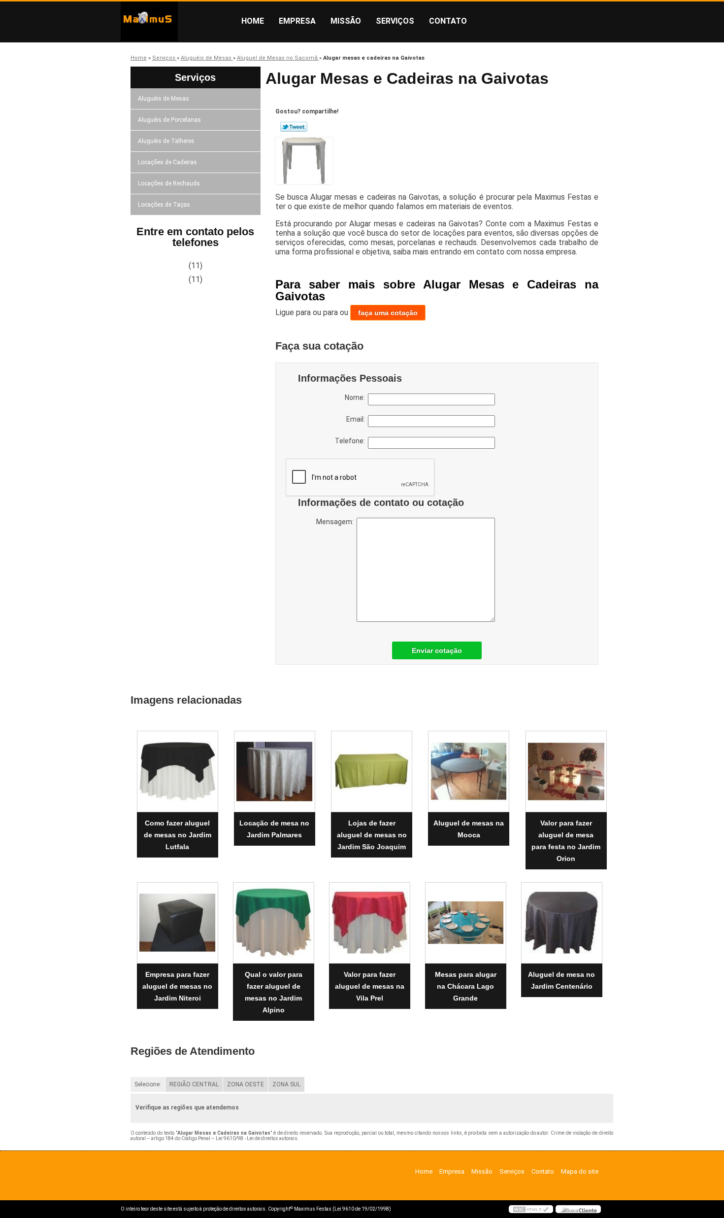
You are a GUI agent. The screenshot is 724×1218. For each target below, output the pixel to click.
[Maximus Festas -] (177, 21)
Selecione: (147, 1084)
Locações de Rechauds (169, 183)
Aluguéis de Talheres (166, 141)
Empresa (297, 21)
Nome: (356, 397)
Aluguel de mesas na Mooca (468, 829)
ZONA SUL (286, 1084)
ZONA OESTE (245, 1084)
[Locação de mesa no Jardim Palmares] (274, 771)
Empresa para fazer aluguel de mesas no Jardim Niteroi (177, 986)
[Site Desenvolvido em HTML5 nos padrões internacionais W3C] (531, 1209)
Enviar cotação (437, 650)
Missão (345, 21)
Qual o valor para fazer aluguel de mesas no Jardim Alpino (273, 992)
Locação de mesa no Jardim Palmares (274, 829)
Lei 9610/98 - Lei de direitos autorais (256, 1138)
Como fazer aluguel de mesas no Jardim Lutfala (177, 835)
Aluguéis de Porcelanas (169, 119)
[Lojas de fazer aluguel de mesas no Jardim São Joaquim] (371, 771)
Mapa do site (579, 1171)
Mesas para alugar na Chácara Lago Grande (465, 986)
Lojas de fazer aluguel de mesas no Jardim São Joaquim (372, 835)
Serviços (395, 21)
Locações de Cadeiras (167, 162)
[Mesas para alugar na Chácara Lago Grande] (465, 923)
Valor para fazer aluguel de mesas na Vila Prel (369, 986)
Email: (357, 419)
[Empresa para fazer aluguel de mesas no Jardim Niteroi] (177, 923)
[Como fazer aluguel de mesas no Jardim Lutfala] (177, 771)
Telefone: (351, 441)
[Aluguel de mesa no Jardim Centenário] (561, 923)
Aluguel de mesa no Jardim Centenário (561, 980)
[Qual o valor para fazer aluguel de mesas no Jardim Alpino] (273, 923)
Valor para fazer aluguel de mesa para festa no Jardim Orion (565, 840)
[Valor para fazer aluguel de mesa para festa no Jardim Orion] (566, 771)
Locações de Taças (164, 204)
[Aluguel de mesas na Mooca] (468, 771)
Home (252, 21)
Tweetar (293, 127)
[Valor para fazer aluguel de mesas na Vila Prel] (369, 923)
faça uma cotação (388, 313)
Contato (448, 21)
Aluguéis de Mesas (163, 98)
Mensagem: (336, 522)
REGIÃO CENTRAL (194, 1084)
